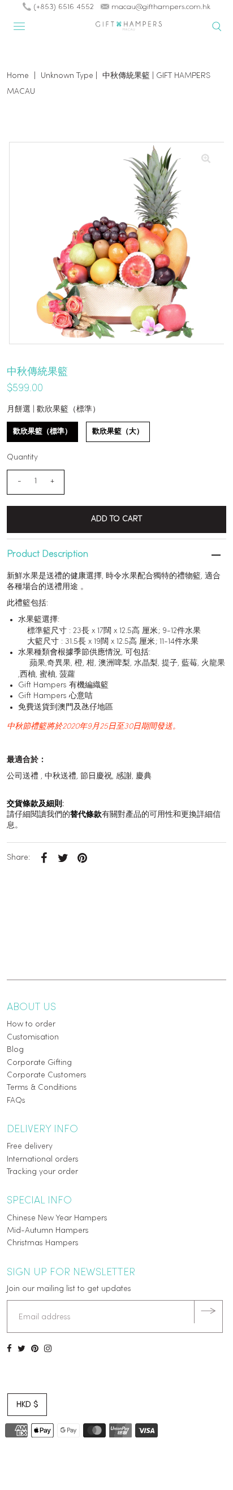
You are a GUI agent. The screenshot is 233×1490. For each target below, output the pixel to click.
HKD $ (27, 1405)
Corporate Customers (47, 1075)
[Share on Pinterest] (82, 858)
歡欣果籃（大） (118, 431)
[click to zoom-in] (205, 160)
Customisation (33, 1037)
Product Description (47, 554)
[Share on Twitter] (62, 858)
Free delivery (30, 1146)
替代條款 (86, 815)
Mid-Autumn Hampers (48, 1231)
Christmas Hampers (43, 1243)
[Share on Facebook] (43, 858)
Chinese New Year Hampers (57, 1218)
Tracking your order (42, 1172)
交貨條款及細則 (34, 804)
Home (18, 76)
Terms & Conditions (42, 1088)
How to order (31, 1024)
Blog (15, 1050)
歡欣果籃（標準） (42, 431)
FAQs (16, 1101)
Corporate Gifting (39, 1063)
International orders (43, 1159)
